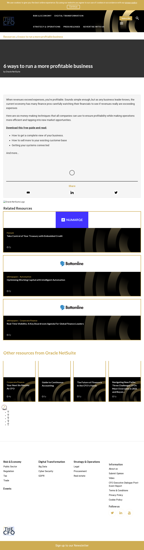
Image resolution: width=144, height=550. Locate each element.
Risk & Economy (42, 15)
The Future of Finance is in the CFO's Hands (89, 381)
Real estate (79, 476)
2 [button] (8, 414)
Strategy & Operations (46, 26)
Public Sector (10, 466)
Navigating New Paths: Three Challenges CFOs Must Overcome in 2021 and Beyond (125, 381)
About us (113, 468)
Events (7, 488)
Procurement (80, 471)
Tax (5, 476)
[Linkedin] (72, 192)
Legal (76, 466)
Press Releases (71, 26)
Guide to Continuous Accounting (54, 381)
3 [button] (8, 417)
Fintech (10, 233)
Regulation (8, 471)
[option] (19, 383)
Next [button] (5, 409)
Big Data (43, 466)
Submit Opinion (116, 473)
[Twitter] (115, 192)
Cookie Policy (115, 499)
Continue (73, 7)
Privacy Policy (116, 495)
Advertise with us (93, 26)
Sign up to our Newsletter (72, 545)
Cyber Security (46, 471)
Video (111, 478)
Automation (25, 276)
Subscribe (126, 18)
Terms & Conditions (118, 490)
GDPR (41, 476)
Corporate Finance (28, 320)
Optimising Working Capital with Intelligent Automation (72, 276)
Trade (6, 480)
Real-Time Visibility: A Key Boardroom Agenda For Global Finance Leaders (72, 319)
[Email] (28, 192)
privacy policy (131, 3)
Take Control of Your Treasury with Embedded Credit (72, 232)
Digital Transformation (68, 15)
